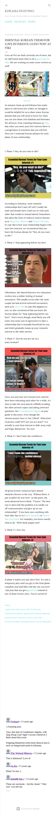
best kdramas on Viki (20, 609)
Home (9, 21)
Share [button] (7, 605)
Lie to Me (37, 617)
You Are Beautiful (43, 622)
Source (27, 100)
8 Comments (43, 34)
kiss (35, 590)
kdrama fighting (42, 613)
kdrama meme (11, 617)
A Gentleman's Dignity (30, 411)
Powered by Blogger (30, 809)
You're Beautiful (32, 515)
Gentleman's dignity (14, 613)
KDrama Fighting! (19, 11)
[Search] (49, 5)
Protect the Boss (40, 221)
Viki (47, 123)
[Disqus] (28, 672)
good (30, 590)
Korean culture (26, 617)
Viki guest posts (28, 622)
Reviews (20, 21)
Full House (35, 609)
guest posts (29, 613)
